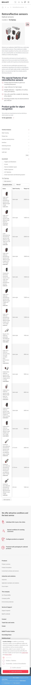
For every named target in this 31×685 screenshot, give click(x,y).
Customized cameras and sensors (10, 571)
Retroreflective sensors (18, 7)
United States (7, 683)
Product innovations (7, 567)
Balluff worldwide (6, 614)
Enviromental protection (7, 602)
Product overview (6, 564)
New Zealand (16, 683)
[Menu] (28, 2)
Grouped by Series (7, 184)
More (27, 155)
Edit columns (7, 181)
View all (18, 184)
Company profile (6, 598)
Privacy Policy (8, 654)
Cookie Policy (25, 652)
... (8, 7)
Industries (4, 579)
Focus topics (5, 586)
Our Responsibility (6, 595)
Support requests (6, 610)
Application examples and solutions (10, 583)
